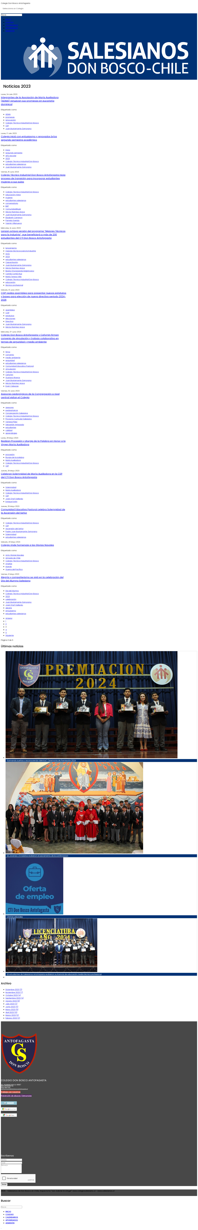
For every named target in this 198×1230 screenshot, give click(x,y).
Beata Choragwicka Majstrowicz (20, 271)
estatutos (10, 315)
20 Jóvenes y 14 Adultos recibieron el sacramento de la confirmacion (37, 855)
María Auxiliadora (13, 460)
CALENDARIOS (12, 25)
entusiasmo (11, 610)
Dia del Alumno (12, 590)
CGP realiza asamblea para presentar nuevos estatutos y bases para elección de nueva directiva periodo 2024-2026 (33, 296)
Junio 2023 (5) (12, 1006)
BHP (7, 206)
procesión (10, 454)
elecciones (10, 318)
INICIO (8, 19)
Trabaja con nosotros (10, 1092)
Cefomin (9, 374)
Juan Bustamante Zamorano (19, 128)
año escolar (11, 155)
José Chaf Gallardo (14, 498)
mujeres (9, 197)
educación (10, 282)
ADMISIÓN (10, 31)
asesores (10, 407)
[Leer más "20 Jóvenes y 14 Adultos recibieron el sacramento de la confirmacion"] (74, 853)
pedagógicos (12, 410)
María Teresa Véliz (14, 276)
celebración (11, 599)
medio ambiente (13, 357)
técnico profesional (14, 285)
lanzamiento (11, 248)
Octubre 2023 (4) (13, 995)
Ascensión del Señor (14, 528)
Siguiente (10, 635)
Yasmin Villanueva (14, 223)
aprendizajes (11, 433)
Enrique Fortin (11, 501)
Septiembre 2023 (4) (15, 998)
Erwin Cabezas (12, 386)
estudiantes (11, 427)
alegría (9, 608)
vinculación (11, 369)
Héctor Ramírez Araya (15, 212)
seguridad (10, 360)
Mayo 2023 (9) (12, 1009)
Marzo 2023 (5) (12, 1015)
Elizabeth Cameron (14, 217)
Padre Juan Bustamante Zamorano (21, 531)
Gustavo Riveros (13, 377)
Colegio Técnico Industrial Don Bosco (22, 123)
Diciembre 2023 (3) (14, 989)
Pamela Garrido (12, 220)
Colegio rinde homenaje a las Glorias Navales (27, 545)
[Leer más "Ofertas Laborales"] (34, 914)
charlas (9, 563)
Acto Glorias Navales (15, 555)
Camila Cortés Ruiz (14, 273)
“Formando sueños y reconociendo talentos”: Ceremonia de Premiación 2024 (41, 760)
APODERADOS (12, 28)
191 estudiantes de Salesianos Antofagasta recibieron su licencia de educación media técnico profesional (54, 974)
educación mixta (13, 194)
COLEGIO (10, 22)
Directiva (9, 321)
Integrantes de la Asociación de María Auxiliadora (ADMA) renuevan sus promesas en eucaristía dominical (30, 101)
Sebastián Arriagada (15, 424)
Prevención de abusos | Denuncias (16, 1096)
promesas (10, 117)
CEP (7, 125)
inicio (8, 150)
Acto (8, 253)
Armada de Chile (13, 558)
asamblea (10, 310)
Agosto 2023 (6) (13, 1001)
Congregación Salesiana (17, 413)
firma (8, 352)
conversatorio (12, 203)
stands (9, 566)
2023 (8, 158)
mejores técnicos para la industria (21, 251)
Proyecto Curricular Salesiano (19, 419)
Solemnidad (11, 487)
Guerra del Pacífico (14, 569)
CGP (7, 313)
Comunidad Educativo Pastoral (20, 366)
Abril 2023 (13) (11, 1012)
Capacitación (12, 262)
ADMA (8, 114)
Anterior (9, 618)
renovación (11, 120)
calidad (9, 430)
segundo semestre (14, 153)
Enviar (4, 1184)
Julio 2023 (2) (11, 1004)
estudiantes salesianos (16, 164)
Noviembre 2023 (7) (14, 992)
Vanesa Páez (11, 421)
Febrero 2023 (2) (13, 1018)
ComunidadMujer (13, 209)
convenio (10, 354)
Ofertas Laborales (15, 916)
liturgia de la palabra (15, 457)
